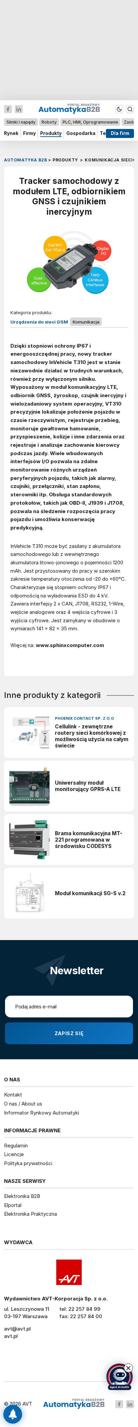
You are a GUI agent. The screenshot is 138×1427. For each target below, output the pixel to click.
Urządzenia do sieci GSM (39, 322)
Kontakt (13, 1094)
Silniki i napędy (21, 122)
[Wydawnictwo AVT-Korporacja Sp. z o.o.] (69, 1272)
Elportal (12, 1205)
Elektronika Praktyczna (30, 1214)
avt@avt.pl (17, 1329)
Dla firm (120, 133)
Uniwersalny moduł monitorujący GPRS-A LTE (88, 786)
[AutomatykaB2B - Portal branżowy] (74, 1404)
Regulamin (16, 1145)
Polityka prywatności (28, 1163)
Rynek (11, 133)
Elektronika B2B (22, 1196)
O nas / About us (23, 1103)
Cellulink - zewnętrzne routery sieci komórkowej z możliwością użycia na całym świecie (91, 736)
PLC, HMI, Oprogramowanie (90, 122)
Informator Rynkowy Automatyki (41, 1113)
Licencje (14, 1154)
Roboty (49, 122)
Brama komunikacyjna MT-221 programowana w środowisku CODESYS (88, 839)
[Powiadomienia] (12, 1414)
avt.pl (11, 1336)
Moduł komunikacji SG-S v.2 (90, 893)
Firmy (29, 133)
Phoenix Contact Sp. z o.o (84, 718)
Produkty (51, 133)
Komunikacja (86, 322)
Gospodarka (80, 133)
